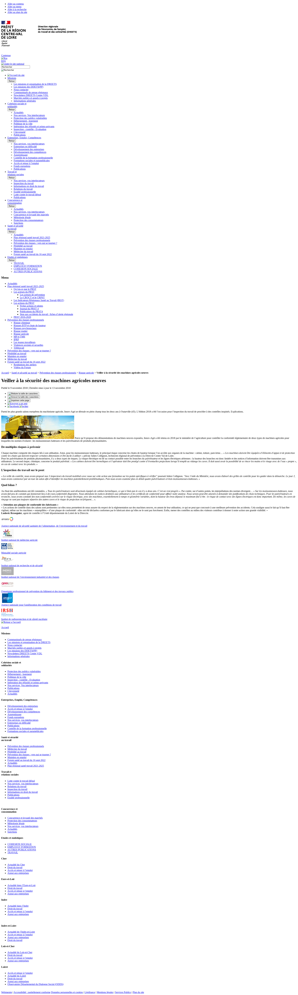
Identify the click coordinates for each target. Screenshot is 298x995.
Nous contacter (21, 89)
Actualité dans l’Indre (18, 906)
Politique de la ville (23, 123)
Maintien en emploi (23, 248)
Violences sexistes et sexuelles (28, 345)
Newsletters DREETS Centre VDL (31, 95)
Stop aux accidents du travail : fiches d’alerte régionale (46, 314)
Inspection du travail (24, 183)
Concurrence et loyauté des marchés (31, 214)
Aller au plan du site (17, 12)
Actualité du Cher (16, 864)
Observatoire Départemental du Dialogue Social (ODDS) (35, 984)
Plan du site (138, 992)
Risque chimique (22, 322)
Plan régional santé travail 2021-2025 (32, 237)
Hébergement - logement (26, 121)
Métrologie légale (22, 217)
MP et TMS (19, 336)
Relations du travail (23, 189)
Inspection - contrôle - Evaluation (30, 129)
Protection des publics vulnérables (30, 118)
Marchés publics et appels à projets (31, 98)
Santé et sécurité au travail (24, 372)
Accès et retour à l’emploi (26, 163)
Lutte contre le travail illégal (27, 194)
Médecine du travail (23, 251)
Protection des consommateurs (28, 220)
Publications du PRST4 (31, 311)
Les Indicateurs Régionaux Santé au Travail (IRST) (39, 300)
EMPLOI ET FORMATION (28, 266)
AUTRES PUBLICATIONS (28, 271)
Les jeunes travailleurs (24, 342)
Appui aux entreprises (18, 873)
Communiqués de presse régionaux (31, 92)
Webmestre (6, 992)
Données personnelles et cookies (67, 992)
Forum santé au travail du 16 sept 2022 (33, 254)
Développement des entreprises (29, 149)
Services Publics (123, 992)
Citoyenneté (19, 132)
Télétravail (19, 348)
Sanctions (18, 223)
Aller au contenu (15, 3)
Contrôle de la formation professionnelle (33, 157)
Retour (12, 81)
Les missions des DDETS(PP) (28, 87)
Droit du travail (14, 867)
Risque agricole (21, 334)
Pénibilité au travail (23, 246)
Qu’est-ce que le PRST (25, 289)
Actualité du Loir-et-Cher (19, 952)
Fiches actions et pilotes (31, 306)
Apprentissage (21, 155)
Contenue (6, 55)
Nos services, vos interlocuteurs (29, 143)
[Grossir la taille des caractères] (23, 397)
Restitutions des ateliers (25, 364)
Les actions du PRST (24, 303)
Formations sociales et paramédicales (32, 160)
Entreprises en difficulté (25, 146)
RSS (3, 61)
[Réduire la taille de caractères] (23, 393)
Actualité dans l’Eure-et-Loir (21, 885)
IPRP (16, 339)
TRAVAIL (19, 263)
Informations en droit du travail (29, 186)
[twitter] (24, 406)
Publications (20, 135)
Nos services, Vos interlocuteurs (29, 115)
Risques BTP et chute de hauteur (30, 325)
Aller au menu (14, 6)
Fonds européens (22, 166)
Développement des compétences (30, 152)
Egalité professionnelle (25, 191)
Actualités (18, 112)
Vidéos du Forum (22, 367)
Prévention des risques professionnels (32, 240)
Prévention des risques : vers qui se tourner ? (35, 243)
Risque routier (20, 331)
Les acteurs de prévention (32, 294)
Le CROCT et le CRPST (32, 297)
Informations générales (25, 101)
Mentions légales (105, 992)
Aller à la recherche (17, 9)
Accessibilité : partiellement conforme (32, 992)
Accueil (5, 372)
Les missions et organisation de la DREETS (35, 84)
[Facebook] (13, 406)
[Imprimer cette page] (18, 400)
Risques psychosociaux (25, 328)
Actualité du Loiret (16, 975)
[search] (15, 67)
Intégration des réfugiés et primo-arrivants (34, 126)
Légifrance (90, 992)
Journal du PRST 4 (29, 308)
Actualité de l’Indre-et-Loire (21, 931)
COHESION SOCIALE (26, 268)
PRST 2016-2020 (22, 317)
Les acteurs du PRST (24, 292)
